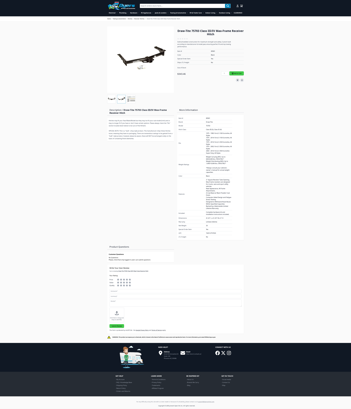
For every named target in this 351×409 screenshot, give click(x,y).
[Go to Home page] (121, 6)
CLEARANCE (238, 13)
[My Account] (237, 5)
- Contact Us (225, 382)
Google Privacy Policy (142, 330)
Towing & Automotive (178, 13)
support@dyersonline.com (206, 402)
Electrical (112, 13)
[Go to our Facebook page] (217, 353)
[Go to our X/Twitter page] (223, 353)
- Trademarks (155, 385)
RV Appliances (146, 13)
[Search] (228, 6)
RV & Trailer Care (196, 13)
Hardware (133, 13)
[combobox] (182, 6)
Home (109, 19)
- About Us (190, 379)
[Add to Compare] (242, 80)
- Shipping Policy (121, 385)
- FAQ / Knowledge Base (124, 382)
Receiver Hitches (139, 19)
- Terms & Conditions (158, 379)
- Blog (188, 385)
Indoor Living (210, 13)
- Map (223, 385)
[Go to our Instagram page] (229, 353)
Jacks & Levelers (160, 13)
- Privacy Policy (156, 382)
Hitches (130, 19)
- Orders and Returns (123, 391)
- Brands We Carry (192, 382)
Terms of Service (157, 330)
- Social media (226, 379)
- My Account (120, 379)
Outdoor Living (224, 13)
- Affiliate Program (157, 388)
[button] (182, 39)
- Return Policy (121, 388)
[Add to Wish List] (237, 80)
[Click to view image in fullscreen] (140, 59)
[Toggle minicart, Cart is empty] (241, 5)
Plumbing (122, 13)
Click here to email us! (193, 354)
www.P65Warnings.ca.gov (208, 337)
